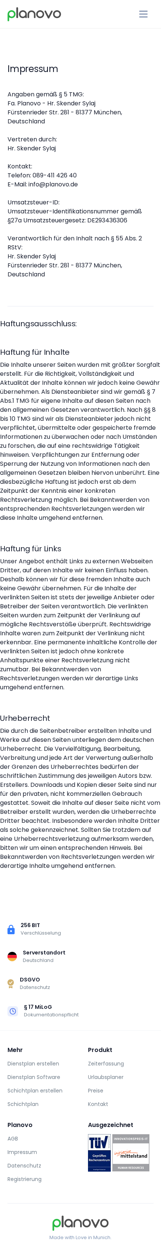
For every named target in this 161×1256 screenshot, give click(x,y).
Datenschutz (24, 1165)
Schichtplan (23, 1104)
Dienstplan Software (33, 1077)
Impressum (22, 1152)
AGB (12, 1138)
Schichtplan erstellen (35, 1090)
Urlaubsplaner (106, 1077)
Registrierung (24, 1179)
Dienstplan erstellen (33, 1063)
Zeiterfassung (106, 1063)
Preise (95, 1090)
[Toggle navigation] (143, 14)
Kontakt (98, 1104)
